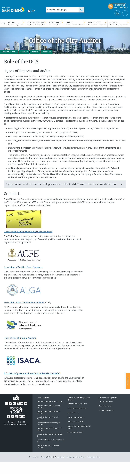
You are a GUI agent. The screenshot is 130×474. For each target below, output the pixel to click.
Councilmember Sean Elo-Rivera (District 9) (48, 446)
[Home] (3, 23)
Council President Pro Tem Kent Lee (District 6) (49, 429)
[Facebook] (6, 403)
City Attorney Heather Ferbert (78, 408)
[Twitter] (10, 403)
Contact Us (46, 51)
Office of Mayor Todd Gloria (77, 404)
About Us (24, 51)
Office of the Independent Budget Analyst (79, 427)
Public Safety (94, 22)
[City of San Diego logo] (13, 9)
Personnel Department (75, 432)
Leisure (11, 22)
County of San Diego (106, 401)
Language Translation (76, 457)
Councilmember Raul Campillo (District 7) (50, 435)
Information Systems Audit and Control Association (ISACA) (32, 373)
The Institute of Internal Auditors (20, 338)
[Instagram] (18, 403)
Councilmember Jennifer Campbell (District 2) (48, 406)
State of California (105, 406)
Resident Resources (36, 22)
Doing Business (55, 22)
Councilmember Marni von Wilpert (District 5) (48, 424)
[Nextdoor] (21, 403)
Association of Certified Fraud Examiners (23, 267)
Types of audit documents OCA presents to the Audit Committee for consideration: (61, 184)
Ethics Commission (74, 413)
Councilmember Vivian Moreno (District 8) (50, 441)
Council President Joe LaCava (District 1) (50, 401)
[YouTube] (14, 403)
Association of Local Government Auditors (24, 302)
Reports (35, 51)
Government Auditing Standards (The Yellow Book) (28, 231)
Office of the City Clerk (75, 422)
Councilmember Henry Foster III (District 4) (48, 418)
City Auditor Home (9, 51)
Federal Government (106, 410)
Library (69, 22)
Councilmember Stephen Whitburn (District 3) (49, 412)
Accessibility (59, 457)
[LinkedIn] (25, 403)
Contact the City (93, 457)
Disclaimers (33, 457)
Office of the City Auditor (76, 417)
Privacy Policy (46, 457)
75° (31, 10)
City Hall (113, 22)
